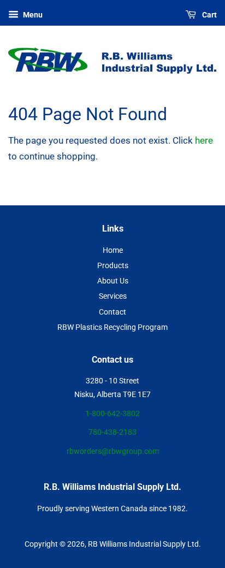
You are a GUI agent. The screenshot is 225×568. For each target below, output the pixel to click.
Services (113, 296)
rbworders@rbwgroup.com (113, 451)
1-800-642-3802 (112, 413)
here (204, 140)
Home (113, 250)
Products (112, 265)
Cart (208, 14)
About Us (112, 281)
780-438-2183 (112, 432)
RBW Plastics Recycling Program (112, 327)
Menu (32, 14)
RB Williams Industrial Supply (137, 544)
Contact (112, 312)
